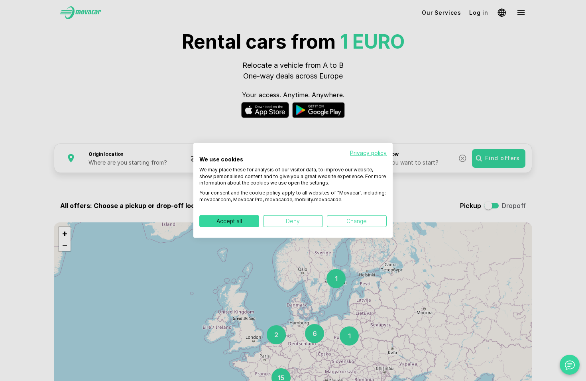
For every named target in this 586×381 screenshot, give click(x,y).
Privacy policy (368, 153)
